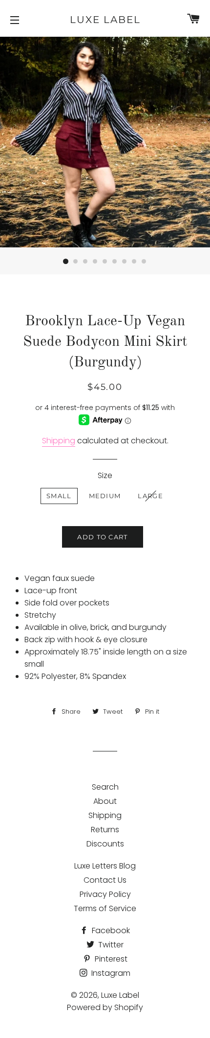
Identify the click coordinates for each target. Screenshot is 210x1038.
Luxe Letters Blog (105, 865)
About (105, 801)
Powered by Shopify (105, 1007)
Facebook (110, 930)
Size (105, 475)
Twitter (110, 944)
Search (105, 787)
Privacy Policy (105, 894)
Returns (105, 829)
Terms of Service (105, 908)
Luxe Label (105, 19)
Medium (105, 496)
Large (150, 496)
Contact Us (105, 880)
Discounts (105, 843)
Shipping (58, 440)
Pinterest (110, 959)
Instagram (109, 973)
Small (59, 496)
